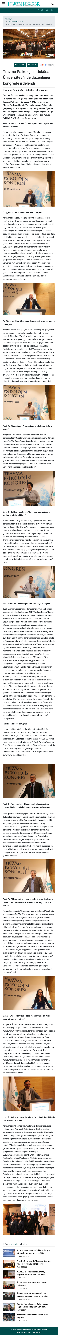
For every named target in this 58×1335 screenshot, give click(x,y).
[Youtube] (52, 10)
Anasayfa (9, 19)
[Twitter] (47, 10)
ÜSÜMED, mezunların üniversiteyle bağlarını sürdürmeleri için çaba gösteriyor (31, 1274)
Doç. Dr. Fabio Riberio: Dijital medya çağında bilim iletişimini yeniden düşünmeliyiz (32, 1307)
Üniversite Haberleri (15, 22)
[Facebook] (38, 10)
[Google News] (47, 65)
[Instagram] (42, 10)
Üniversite (13, 1244)
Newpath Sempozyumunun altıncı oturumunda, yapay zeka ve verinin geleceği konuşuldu (31, 1296)
